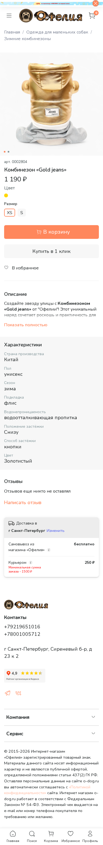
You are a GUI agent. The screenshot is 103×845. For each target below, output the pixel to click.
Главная (12, 32)
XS (9, 213)
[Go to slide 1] (4, 152)
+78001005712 (22, 634)
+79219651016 (22, 626)
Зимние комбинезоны (27, 39)
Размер (10, 204)
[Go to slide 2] (8, 152)
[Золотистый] (6, 195)
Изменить (56, 530)
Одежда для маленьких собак (57, 32)
